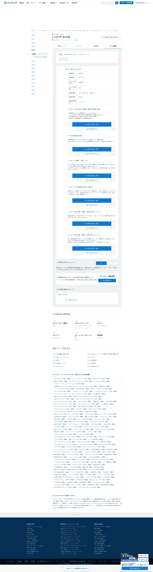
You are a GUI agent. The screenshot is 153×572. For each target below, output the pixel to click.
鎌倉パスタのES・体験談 (91, 416)
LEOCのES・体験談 (96, 462)
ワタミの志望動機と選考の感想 (61, 354)
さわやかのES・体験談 (82, 479)
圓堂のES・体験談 (87, 467)
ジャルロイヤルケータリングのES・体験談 (106, 391)
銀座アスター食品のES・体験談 (62, 469)
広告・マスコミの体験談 (100, 536)
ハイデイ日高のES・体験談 (95, 439)
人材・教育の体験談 (99, 538)
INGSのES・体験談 (99, 467)
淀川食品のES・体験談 (99, 464)
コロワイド (56, 335)
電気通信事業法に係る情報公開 (77, 561)
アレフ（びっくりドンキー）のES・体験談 (65, 404)
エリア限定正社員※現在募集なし (40, 57)
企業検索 (21, 3)
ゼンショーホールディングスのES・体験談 (65, 401)
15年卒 (33, 90)
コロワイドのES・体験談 (84, 401)
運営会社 (20, 561)
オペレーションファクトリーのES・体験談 (94, 447)
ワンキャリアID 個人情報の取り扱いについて (84, 563)
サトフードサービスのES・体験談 (86, 441)
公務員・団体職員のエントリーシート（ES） (71, 551)
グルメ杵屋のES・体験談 (109, 462)
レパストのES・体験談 (75, 467)
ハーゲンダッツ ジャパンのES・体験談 (82, 391)
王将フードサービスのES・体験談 (63, 429)
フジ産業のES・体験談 (99, 393)
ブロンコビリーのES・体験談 (75, 416)
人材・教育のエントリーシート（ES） (70, 538)
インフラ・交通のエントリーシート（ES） (71, 540)
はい (101, 263)
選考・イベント (30, 3)
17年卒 (33, 83)
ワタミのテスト (91, 357)
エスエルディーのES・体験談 (62, 484)
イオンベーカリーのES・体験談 (62, 391)
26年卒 (33, 42)
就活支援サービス (64, 3)
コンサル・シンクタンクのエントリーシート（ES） (73, 526)
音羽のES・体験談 (59, 431)
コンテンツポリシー (103, 561)
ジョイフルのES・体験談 (60, 439)
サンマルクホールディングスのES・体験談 (89, 487)
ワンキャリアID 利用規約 (63, 563)
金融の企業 (29, 528)
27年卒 (33, 39)
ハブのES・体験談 (71, 419)
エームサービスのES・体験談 (102, 381)
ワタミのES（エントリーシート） (61, 357)
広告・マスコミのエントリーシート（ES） (71, 536)
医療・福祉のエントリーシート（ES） (70, 547)
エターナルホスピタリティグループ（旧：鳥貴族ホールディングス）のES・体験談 (75, 436)
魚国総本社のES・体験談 (60, 457)
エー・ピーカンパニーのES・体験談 (81, 378)
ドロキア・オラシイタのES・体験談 (99, 421)
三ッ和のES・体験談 (59, 482)
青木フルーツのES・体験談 (79, 469)
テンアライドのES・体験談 (74, 447)
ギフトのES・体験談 (59, 447)
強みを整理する (107, 280)
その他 (56, 34)
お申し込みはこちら (135, 568)
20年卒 (33, 72)
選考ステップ (61, 46)
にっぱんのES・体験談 (109, 477)
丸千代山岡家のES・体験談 (98, 449)
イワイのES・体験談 (59, 426)
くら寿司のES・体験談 (107, 404)
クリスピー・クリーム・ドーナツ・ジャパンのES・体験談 (69, 383)
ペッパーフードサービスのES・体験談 (64, 388)
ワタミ (62, 34)
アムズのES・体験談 (81, 409)
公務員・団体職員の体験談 (100, 551)
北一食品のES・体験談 (60, 474)
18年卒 (33, 79)
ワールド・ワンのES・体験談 (74, 426)
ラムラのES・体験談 (96, 424)
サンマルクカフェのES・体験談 (101, 482)
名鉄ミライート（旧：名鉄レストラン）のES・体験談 (88, 396)
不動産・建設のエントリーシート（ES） (70, 542)
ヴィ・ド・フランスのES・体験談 (78, 457)
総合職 (34, 54)
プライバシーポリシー (61, 561)
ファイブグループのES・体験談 (108, 414)
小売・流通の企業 (31, 549)
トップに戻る (76, 515)
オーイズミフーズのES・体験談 (92, 452)
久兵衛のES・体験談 (95, 472)
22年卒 (33, 64)
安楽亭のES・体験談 (59, 454)
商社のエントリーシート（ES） (68, 532)
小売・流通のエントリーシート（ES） (70, 549)
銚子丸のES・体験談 (59, 419)
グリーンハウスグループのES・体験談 (84, 429)
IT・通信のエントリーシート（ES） (69, 534)
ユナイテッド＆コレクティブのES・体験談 (65, 434)
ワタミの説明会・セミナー (59, 363)
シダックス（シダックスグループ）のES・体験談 (89, 399)
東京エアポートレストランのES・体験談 (102, 459)
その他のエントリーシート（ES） (69, 553)
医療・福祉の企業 (31, 547)
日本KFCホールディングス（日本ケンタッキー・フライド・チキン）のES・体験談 (75, 386)
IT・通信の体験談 (98, 534)
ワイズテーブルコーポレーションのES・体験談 (96, 426)
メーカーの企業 (30, 530)
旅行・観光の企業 (31, 543)
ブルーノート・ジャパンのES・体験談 (76, 431)
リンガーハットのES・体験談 (102, 419)
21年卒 (33, 68)
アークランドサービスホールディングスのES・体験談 (68, 452)
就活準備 (52, 3)
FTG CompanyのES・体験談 (61, 472)
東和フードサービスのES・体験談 (78, 439)
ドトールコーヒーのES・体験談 (62, 378)
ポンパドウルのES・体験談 (85, 419)
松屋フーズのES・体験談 (60, 381)
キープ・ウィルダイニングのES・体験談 (78, 424)
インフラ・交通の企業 (32, 540)
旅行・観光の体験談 (99, 543)
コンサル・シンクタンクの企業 (34, 526)
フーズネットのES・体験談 (94, 431)
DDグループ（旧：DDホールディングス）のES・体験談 (68, 414)
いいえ (113, 263)
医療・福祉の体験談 (99, 547)
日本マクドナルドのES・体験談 (101, 378)
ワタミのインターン (58, 366)
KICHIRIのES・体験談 (93, 484)
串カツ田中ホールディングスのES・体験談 (65, 487)
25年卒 (33, 46)
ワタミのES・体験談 (111, 401)
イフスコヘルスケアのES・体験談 (80, 462)
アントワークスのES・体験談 (96, 469)
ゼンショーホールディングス (83, 336)
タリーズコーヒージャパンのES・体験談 (88, 404)
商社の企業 (29, 532)
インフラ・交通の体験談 (100, 540)
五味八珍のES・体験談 (60, 424)
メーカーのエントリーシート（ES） (69, 530)
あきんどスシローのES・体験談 (107, 444)
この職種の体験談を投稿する (111, 37)
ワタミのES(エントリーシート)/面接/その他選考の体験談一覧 (103, 354)
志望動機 (95, 46)
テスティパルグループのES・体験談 (81, 464)
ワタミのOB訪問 (91, 363)
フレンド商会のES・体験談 (104, 441)
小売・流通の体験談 (99, 549)
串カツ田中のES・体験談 (82, 388)
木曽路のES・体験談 (104, 386)
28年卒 (33, 35)
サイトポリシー (92, 561)
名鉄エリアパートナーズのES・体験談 (64, 399)
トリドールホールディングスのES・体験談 (65, 406)
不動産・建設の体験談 (99, 542)
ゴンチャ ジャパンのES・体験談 (106, 474)
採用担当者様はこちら (142, 2)
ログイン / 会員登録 (126, 2)
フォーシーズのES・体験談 (78, 484)
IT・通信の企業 (30, 534)
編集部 (26, 561)
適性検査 (74, 3)
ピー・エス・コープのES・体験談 (94, 454)
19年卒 (33, 75)
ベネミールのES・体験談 (83, 459)
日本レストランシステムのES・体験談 (100, 479)
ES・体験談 (42, 3)
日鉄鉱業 (100, 335)
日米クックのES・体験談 (108, 452)
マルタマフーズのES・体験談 (93, 477)
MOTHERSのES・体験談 (107, 484)
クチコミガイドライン (117, 561)
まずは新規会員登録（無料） (91, 124)
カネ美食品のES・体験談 (60, 467)
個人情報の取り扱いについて (45, 561)
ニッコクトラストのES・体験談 (75, 454)
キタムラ (100, 323)
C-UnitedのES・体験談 (109, 424)
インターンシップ (73, 299)
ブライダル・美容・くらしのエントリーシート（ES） (73, 545)
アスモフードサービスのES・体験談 (104, 429)
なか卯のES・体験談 (72, 482)
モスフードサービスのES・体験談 (97, 409)
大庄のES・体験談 (84, 449)
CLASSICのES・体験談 (90, 411)
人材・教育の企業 (31, 538)
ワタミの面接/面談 (92, 360)
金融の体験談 (97, 528)
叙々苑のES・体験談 (112, 449)
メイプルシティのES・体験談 (86, 434)
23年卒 (33, 61)
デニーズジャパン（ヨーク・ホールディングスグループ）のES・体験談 (72, 393)
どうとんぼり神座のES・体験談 (96, 457)
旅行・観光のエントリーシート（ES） (70, 543)
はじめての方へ (11, 561)
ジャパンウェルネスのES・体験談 (79, 472)
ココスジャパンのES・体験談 (106, 436)
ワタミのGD (56, 360)
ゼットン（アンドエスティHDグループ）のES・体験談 (68, 411)
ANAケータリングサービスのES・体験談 (101, 388)
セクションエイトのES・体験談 (62, 464)
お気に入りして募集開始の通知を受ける (77, 568)
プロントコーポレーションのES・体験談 (64, 441)
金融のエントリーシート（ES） (68, 528)
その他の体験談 (98, 553)
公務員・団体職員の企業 (33, 551)
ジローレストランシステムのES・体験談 (64, 459)
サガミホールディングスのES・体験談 (64, 409)
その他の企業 (30, 553)
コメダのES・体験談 (90, 474)
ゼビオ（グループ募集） (60, 323)
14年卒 (33, 93)
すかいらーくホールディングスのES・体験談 (80, 381)
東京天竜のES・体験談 (85, 482)
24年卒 (33, 50)
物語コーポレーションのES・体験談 (78, 421)
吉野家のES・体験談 (98, 401)
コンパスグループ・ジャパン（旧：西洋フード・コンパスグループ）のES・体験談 (75, 444)
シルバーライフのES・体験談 (62, 462)
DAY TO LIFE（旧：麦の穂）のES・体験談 (89, 406)
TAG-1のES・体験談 (108, 472)
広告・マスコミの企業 (32, 536)
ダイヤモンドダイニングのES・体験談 (64, 479)
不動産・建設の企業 (31, 542)
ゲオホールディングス (82, 323)
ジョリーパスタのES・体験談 (75, 474)
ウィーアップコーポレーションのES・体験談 (66, 449)
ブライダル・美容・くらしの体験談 (102, 545)
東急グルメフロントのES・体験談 (63, 396)
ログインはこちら (91, 129)
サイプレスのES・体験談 (91, 414)
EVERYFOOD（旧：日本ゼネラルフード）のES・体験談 (69, 477)
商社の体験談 (97, 532)
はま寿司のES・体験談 (60, 416)
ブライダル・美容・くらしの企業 (35, 545)
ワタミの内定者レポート (93, 366)
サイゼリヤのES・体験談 (60, 421)
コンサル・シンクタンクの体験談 (102, 526)
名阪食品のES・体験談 (110, 454)
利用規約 (33, 561)
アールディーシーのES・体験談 (108, 416)
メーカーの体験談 (98, 530)
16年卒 (33, 86)
